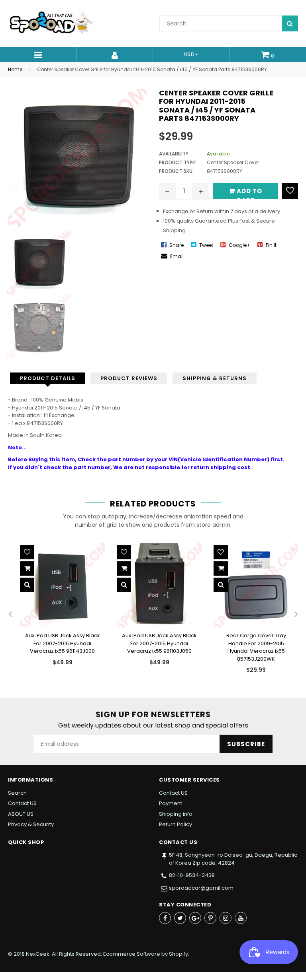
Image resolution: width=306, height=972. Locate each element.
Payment (170, 803)
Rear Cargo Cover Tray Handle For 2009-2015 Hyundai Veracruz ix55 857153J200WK (256, 647)
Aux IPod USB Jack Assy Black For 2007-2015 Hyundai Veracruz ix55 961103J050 (159, 643)
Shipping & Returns (214, 378)
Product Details (47, 378)
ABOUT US (20, 814)
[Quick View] (27, 585)
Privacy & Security (31, 824)
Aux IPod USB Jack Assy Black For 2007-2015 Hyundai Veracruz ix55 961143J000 (62, 643)
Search (17, 793)
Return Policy (175, 824)
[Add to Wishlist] (290, 191)
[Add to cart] (27, 568)
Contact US (22, 803)
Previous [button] (10, 615)
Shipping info (175, 814)
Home (15, 69)
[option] (56, 611)
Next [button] (296, 615)
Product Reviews (128, 378)
